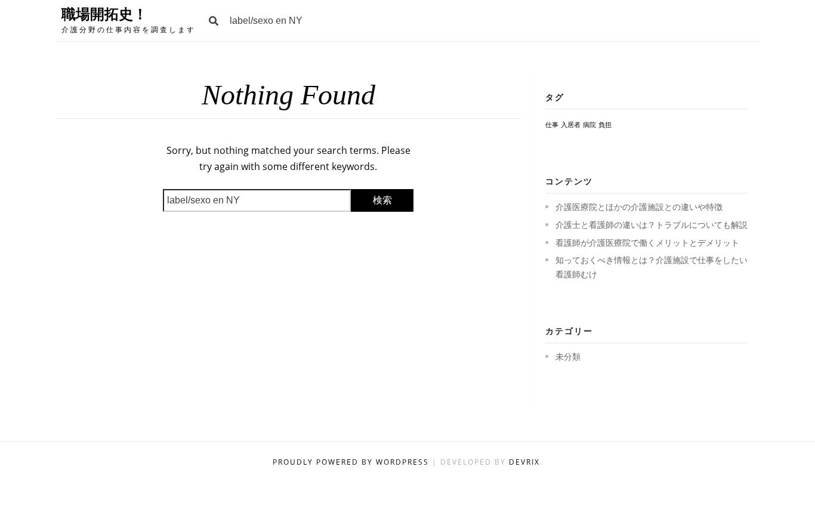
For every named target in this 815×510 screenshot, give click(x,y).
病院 (589, 124)
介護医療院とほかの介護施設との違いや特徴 (639, 206)
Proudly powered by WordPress (352, 462)
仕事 (551, 124)
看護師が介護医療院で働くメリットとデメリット (647, 242)
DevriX (524, 462)
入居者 (571, 124)
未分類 (568, 356)
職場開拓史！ (104, 14)
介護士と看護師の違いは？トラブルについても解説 (651, 224)
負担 (605, 124)
